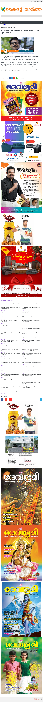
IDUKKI (5, 24)
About (32, 1)
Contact (35, 1)
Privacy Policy (39, 1)
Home (2, 24)
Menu (3, 22)
